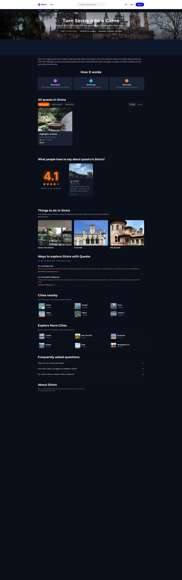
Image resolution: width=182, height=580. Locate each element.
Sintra (56, 10)
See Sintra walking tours (46, 285)
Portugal (48, 10)
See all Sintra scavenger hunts (48, 271)
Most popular (43, 104)
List (133, 104)
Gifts (51, 4)
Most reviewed (57, 104)
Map (141, 104)
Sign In (140, 4)
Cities (40, 10)
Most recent (69, 104)
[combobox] (92, 5)
